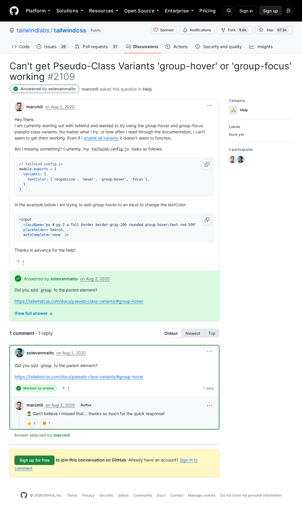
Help (147, 88)
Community (142, 495)
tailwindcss (70, 30)
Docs (161, 495)
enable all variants (101, 137)
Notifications (200, 30)
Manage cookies (202, 495)
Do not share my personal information (251, 495)
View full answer (31, 313)
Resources (101, 11)
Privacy (88, 495)
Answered (30, 88)
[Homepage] (14, 10)
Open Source (139, 11)
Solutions (67, 11)
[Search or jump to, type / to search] (228, 10)
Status (123, 495)
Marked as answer (39, 388)
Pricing (207, 11)
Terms (72, 495)
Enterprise (177, 11)
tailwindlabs (33, 30)
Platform (36, 11)
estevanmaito (62, 88)
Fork (237, 30)
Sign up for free (34, 460)
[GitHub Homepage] (23, 495)
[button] (209, 105)
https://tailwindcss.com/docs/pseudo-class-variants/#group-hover (78, 301)
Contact (176, 495)
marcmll (35, 404)
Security (106, 495)
